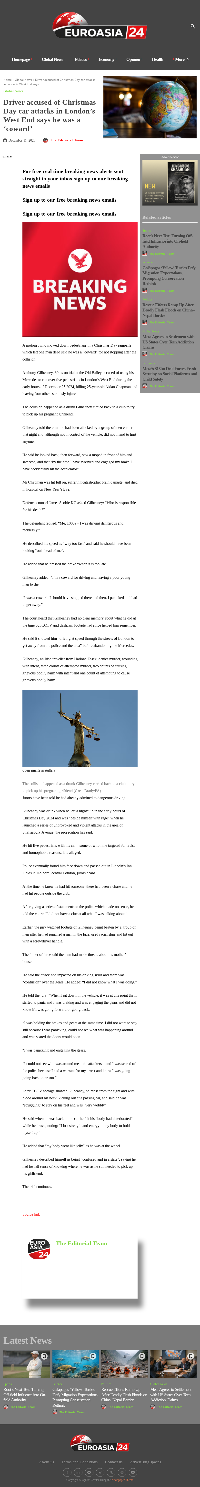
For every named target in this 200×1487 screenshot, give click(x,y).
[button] (193, 26)
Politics (147, 299)
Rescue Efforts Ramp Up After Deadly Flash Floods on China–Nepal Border (168, 310)
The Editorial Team (66, 140)
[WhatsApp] (7, 191)
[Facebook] (7, 168)
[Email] (7, 214)
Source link (31, 1214)
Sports (146, 230)
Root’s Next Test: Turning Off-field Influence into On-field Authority (167, 241)
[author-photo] (145, 253)
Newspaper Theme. (122, 1480)
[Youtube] (133, 1472)
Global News (23, 80)
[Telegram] (7, 225)
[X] (7, 180)
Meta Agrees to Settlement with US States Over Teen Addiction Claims (168, 342)
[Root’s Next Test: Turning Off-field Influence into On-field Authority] (26, 1364)
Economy (148, 363)
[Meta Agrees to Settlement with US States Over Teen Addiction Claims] (173, 1364)
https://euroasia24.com (71, 1251)
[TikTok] (100, 1472)
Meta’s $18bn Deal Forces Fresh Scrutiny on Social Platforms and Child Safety (169, 374)
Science (147, 262)
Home (7, 80)
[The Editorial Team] (46, 140)
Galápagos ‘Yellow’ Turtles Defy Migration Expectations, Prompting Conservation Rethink (168, 275)
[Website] (122, 1472)
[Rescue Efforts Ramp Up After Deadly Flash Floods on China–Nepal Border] (124, 1364)
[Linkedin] (7, 202)
